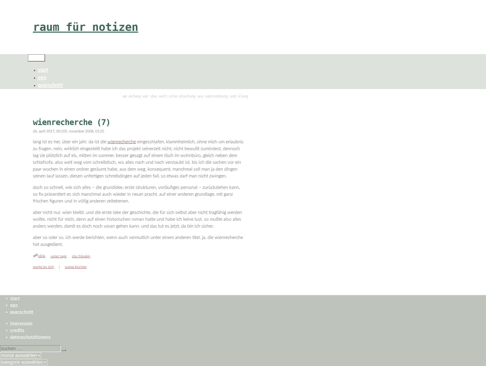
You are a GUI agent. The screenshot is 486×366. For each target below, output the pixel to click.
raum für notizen (85, 27)
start (43, 70)
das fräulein (81, 256)
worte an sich (43, 267)
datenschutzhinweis (30, 337)
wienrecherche (122, 142)
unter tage (59, 256)
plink (41, 256)
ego (42, 77)
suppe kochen (76, 267)
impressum (21, 323)
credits (17, 330)
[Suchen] (64, 350)
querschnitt (50, 85)
